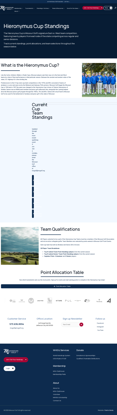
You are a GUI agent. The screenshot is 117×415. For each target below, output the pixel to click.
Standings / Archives (43, 8)
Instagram (100, 327)
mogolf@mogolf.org (16, 328)
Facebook (100, 323)
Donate (80, 350)
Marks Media (109, 410)
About (16, 11)
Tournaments (29, 8)
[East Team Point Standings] (33, 192)
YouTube (100, 330)
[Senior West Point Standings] (33, 203)
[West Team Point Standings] (33, 180)
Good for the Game (72, 8)
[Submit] (81, 324)
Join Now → (67, 1)
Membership (17, 8)
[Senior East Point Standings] (33, 214)
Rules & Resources (57, 8)
